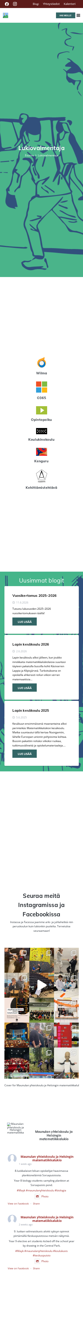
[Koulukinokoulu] (41, 432)
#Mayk (21, 1190)
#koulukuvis (60, 1251)
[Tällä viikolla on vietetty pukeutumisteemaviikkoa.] (16, 985)
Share (36, 1203)
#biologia (60, 1190)
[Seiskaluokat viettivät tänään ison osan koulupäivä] (41, 1060)
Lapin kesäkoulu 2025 (30, 710)
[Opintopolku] (41, 411)
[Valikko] (78, 15)
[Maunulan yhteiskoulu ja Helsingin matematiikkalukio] (15, 1128)
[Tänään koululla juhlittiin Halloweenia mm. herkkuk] (66, 1010)
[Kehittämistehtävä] (41, 476)
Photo (44, 1196)
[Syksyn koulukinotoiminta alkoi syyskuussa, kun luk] (16, 1060)
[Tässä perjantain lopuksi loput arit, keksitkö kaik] (66, 960)
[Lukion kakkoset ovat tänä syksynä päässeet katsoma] (16, 1035)
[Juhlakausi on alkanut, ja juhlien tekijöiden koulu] (16, 960)
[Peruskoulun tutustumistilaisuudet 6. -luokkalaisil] (16, 1010)
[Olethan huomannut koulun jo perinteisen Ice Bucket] (66, 1035)
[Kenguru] (41, 452)
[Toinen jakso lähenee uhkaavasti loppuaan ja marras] (41, 985)
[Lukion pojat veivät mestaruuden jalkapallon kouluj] (41, 1010)
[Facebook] (7, 4)
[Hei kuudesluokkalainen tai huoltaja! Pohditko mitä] (41, 960)
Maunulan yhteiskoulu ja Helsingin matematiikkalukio (47, 1158)
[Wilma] (41, 363)
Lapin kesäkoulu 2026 (30, 644)
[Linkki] (5, 15)
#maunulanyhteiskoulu (40, 1190)
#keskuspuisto (41, 1255)
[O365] (41, 387)
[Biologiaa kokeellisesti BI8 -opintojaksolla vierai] (66, 985)
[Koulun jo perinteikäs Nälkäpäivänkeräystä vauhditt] (41, 1035)
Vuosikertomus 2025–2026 (34, 595)
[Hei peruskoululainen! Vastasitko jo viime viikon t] (66, 1060)
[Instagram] (15, 4)
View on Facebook (18, 1203)
